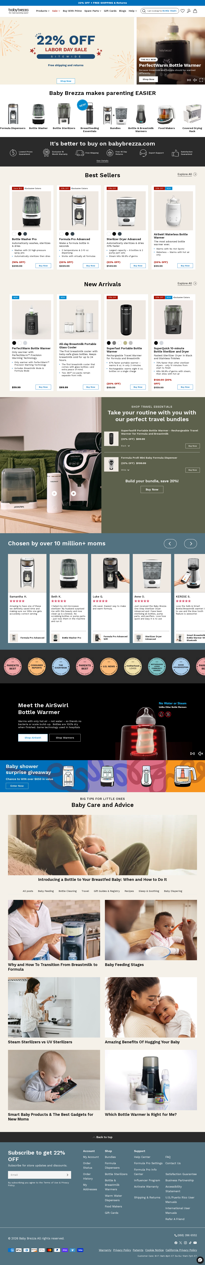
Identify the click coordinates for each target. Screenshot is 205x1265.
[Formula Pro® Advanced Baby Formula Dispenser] (78, 210)
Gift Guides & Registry (107, 891)
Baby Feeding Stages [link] (124, 964)
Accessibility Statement (173, 1189)
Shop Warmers (65, 737)
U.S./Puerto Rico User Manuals (179, 1200)
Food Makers (113, 1206)
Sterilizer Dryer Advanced (124, 239)
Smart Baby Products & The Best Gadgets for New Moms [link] (50, 1116)
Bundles (110, 1157)
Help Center (142, 1157)
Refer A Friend (174, 1219)
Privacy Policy (122, 1250)
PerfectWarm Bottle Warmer (31, 348)
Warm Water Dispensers (113, 1198)
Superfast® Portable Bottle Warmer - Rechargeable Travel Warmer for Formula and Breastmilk (159, 432)
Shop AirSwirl (33, 737)
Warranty (105, 1250)
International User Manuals (177, 1210)
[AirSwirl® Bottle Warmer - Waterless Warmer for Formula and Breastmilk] (173, 210)
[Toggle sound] (195, 80)
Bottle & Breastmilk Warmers (112, 1185)
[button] (200, 1260)
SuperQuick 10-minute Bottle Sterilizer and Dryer (171, 350)
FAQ (168, 1157)
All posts (28, 891)
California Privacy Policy (181, 1250)
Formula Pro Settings (148, 1163)
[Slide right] (190, 544)
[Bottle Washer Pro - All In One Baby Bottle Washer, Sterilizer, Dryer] (31, 210)
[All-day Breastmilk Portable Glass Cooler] (78, 319)
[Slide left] (170, 544)
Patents (138, 1250)
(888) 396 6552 (185, 1235)
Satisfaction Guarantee (181, 1174)
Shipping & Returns (147, 1197)
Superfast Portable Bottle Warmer (124, 350)
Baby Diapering (173, 891)
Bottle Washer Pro (24, 239)
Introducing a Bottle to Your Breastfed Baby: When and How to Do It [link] (102, 879)
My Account (91, 1157)
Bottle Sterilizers (116, 1174)
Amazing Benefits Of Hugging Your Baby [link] (142, 1042)
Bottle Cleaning (68, 891)
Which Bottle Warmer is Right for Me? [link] (141, 1114)
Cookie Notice (154, 1250)
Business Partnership (179, 1180)
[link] (102, 847)
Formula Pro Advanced (74, 239)
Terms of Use (51, 1182)
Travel (85, 891)
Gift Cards (111, 1212)
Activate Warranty (146, 1186)
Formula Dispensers (112, 1165)
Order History (88, 1176)
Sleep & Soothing (149, 891)
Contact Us (173, 1163)
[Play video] (189, 80)
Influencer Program (147, 1180)
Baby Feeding (46, 891)
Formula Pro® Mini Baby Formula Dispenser (149, 457)
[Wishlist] (182, 11)
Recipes (129, 891)
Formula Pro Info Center (145, 1172)
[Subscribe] (67, 1175)
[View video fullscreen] (201, 80)
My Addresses (90, 1187)
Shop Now (148, 79)
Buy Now (193, 446)
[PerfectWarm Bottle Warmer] (31, 319)
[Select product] (54, 494)
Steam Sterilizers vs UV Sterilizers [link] (40, 1042)
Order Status (87, 1165)
